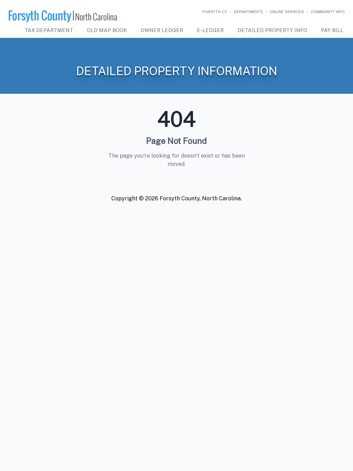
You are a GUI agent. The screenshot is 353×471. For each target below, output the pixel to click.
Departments (248, 12)
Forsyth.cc (214, 12)
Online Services (287, 12)
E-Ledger (210, 30)
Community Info (328, 12)
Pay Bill (332, 30)
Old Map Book (107, 30)
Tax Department (48, 30)
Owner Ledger (162, 30)
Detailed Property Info (272, 30)
